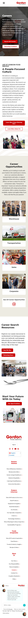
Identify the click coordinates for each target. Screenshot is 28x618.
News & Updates (14, 567)
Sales (14, 267)
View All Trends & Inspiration (14, 538)
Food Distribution (14, 506)
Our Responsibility (14, 564)
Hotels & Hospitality (14, 478)
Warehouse (14, 219)
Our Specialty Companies (14, 512)
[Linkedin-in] (18, 449)
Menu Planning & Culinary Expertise (14, 521)
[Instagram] (10, 449)
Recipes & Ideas (14, 547)
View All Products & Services (14, 497)
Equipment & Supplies (14, 503)
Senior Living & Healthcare (14, 475)
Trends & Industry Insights (14, 544)
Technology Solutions (14, 518)
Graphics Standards (14, 576)
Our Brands (14, 509)
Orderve (14, 515)
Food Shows (14, 541)
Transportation (14, 243)
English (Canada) (12, 454)
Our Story (14, 561)
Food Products (14, 500)
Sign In (14, 444)
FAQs (14, 579)
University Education (14, 484)
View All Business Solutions (14, 469)
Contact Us (14, 573)
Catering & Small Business (14, 481)
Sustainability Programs (14, 524)
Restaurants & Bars (14, 472)
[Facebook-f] (12, 449)
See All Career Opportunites (14, 300)
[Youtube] (15, 449)
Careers (14, 570)
